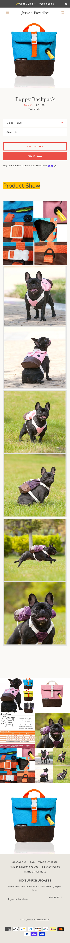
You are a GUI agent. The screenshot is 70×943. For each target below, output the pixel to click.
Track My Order (48, 862)
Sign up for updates (35, 880)
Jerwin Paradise (35, 12)
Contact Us (19, 862)
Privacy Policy (51, 867)
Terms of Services (35, 872)
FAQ (32, 862)
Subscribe (54, 897)
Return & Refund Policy (24, 867)
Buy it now (35, 156)
